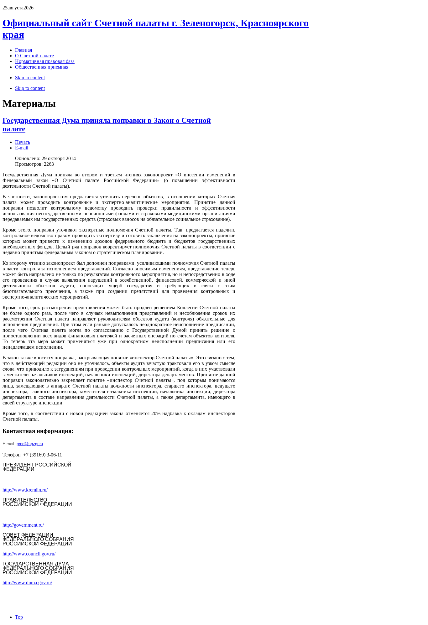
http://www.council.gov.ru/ (29, 553)
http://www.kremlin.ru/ (25, 489)
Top (19, 617)
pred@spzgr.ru (30, 443)
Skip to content (30, 77)
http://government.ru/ (23, 525)
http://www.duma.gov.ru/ (27, 582)
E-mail (21, 147)
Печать (22, 142)
